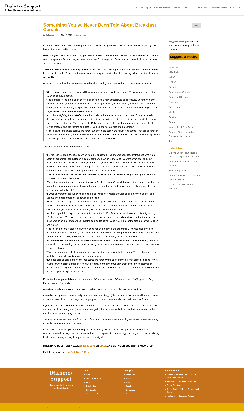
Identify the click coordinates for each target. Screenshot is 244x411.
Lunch (172, 77)
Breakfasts (174, 72)
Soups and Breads (178, 97)
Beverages (174, 107)
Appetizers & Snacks (179, 92)
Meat (171, 112)
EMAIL (103, 346)
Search (196, 25)
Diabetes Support (143, 8)
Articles (177, 8)
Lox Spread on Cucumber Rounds (180, 396)
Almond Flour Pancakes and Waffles (181, 381)
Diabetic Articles (79, 35)
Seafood (173, 122)
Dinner (172, 82)
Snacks (129, 386)
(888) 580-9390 (87, 346)
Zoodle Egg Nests (178, 170)
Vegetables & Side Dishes (182, 127)
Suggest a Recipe (178, 41)
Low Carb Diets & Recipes (79, 352)
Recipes (187, 8)
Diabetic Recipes (92, 386)
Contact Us (235, 8)
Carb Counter (202, 8)
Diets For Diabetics (93, 378)
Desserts (173, 102)
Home (88, 374)
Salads (172, 87)
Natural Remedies (219, 8)
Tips (171, 141)
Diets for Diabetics (162, 8)
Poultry (172, 117)
